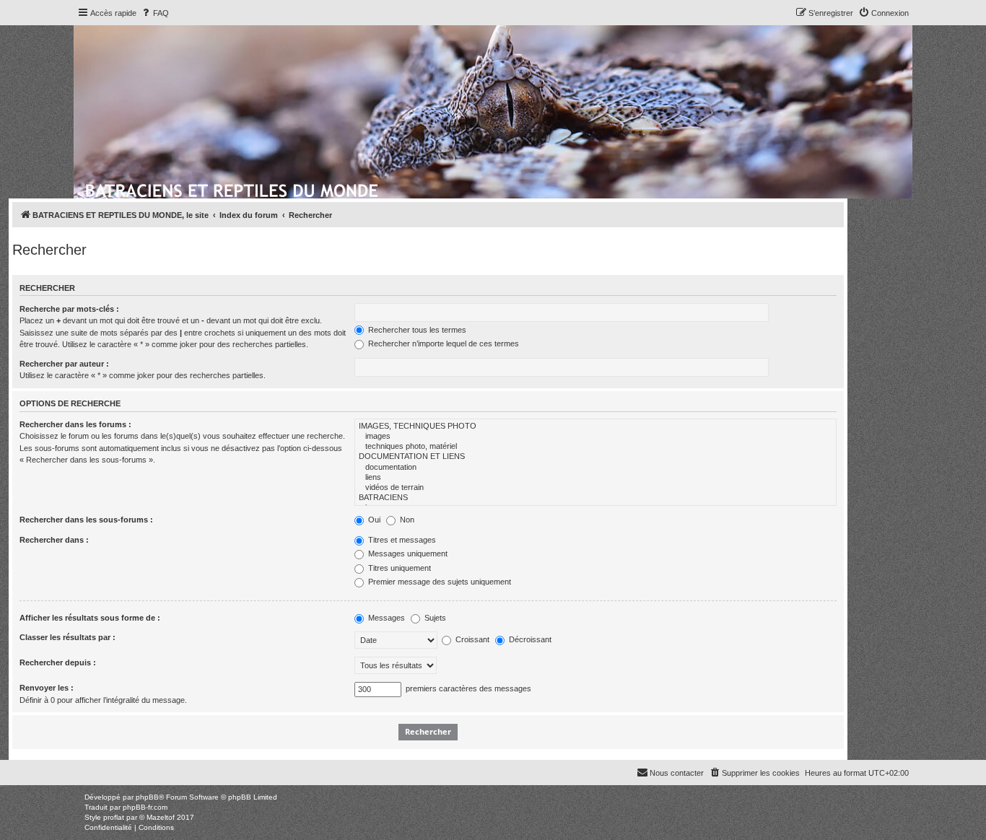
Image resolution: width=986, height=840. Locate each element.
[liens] (595, 478)
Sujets (434, 617)
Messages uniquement (407, 553)
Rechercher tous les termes (416, 329)
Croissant (471, 639)
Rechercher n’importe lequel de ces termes (442, 343)
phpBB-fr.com (145, 807)
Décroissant (529, 639)
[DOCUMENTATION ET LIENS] (595, 457)
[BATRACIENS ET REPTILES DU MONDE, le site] (233, 188)
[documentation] (595, 468)
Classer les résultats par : (67, 637)
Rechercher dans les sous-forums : (86, 519)
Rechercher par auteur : (64, 363)
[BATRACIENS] (595, 498)
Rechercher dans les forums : (75, 424)
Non (406, 519)
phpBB (147, 797)
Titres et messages (401, 539)
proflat (113, 817)
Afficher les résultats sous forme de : (89, 617)
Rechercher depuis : (57, 662)
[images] (595, 437)
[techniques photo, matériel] (595, 447)
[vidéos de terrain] (595, 488)
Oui (373, 519)
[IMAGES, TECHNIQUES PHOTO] (595, 426)
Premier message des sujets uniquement (438, 581)
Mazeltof (161, 817)
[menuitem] (154, 13)
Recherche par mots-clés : (69, 309)
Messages (385, 617)
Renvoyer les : (46, 687)
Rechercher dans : (54, 539)
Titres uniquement (398, 568)
